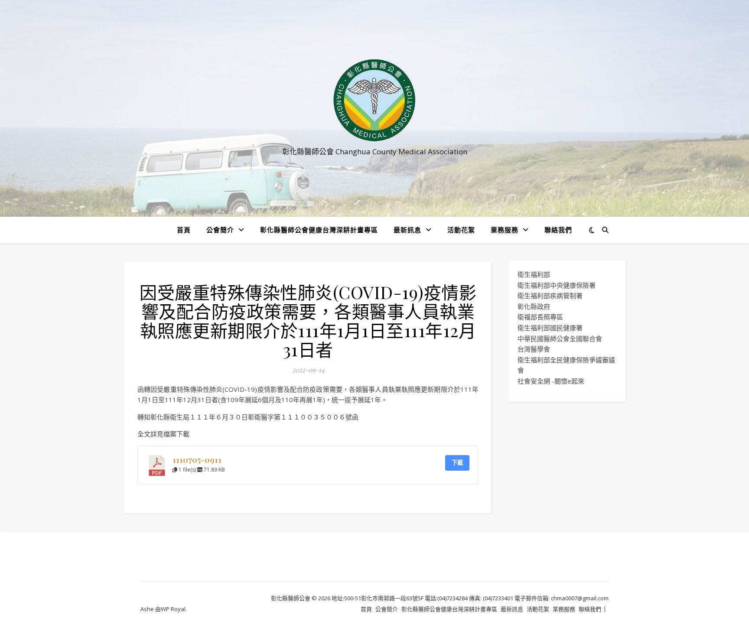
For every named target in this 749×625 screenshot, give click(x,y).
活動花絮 (461, 229)
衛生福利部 (534, 274)
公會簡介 (220, 229)
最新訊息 (407, 229)
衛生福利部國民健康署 (550, 327)
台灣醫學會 (534, 349)
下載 (457, 462)
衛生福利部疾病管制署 (550, 295)
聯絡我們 (558, 229)
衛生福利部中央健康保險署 (557, 285)
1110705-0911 (197, 459)
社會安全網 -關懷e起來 (551, 381)
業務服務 (504, 229)
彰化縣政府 (534, 306)
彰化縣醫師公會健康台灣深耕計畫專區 (319, 229)
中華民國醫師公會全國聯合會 (560, 338)
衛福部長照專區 (540, 316)
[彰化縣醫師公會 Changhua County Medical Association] (374, 100)
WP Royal (173, 609)
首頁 (184, 229)
